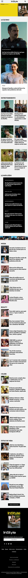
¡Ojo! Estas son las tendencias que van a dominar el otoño (16, 289)
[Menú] (2, 1)
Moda (3, 85)
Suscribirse (14, 539)
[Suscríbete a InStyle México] (14, 9)
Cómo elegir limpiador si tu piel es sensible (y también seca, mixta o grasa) (17, 332)
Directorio (14, 564)
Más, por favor (14, 504)
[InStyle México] (14, 1)
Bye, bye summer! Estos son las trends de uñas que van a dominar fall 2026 (14, 215)
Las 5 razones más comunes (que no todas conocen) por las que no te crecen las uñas (17, 362)
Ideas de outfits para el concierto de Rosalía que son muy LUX (17, 279)
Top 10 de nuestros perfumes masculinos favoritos (16, 352)
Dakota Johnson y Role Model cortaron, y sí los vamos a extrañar (16, 399)
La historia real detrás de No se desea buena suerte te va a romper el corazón (21, 166)
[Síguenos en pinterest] (11, 544)
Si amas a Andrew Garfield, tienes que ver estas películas (7, 140)
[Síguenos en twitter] (8, 544)
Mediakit (14, 562)
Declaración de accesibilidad (14, 567)
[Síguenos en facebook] (4, 544)
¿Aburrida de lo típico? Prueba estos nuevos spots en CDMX (17, 476)
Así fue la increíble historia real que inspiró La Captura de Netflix (13, 53)
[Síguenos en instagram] (6, 544)
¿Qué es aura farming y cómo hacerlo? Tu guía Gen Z (13, 194)
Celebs (6, 222)
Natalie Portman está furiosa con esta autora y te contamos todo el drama (17, 409)
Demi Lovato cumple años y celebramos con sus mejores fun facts (17, 379)
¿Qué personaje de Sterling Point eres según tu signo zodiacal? (7, 165)
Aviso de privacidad (14, 557)
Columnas (14, 551)
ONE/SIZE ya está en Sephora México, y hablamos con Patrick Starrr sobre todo (16, 342)
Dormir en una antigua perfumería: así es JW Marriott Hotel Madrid (16, 486)
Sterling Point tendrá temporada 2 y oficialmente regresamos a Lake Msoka (20, 117)
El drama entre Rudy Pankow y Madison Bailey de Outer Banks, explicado (13, 226)
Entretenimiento (6, 49)
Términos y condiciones (14, 559)
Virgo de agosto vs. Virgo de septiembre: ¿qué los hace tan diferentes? (17, 466)
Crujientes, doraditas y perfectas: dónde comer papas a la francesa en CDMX (16, 456)
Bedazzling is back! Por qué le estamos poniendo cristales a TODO (17, 496)
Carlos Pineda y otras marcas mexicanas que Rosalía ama (16, 299)
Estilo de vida (8, 191)
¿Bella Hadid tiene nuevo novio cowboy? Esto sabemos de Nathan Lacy (17, 419)
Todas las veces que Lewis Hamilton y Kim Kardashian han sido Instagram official (17, 429)
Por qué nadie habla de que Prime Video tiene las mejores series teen (21, 141)
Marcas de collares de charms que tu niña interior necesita (17, 269)
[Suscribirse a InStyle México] (14, 519)
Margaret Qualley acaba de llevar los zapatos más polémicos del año (13, 89)
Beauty (6, 211)
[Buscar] (25, 1)
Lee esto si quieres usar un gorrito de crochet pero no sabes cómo (17, 249)
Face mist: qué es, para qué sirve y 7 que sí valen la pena (17, 312)
